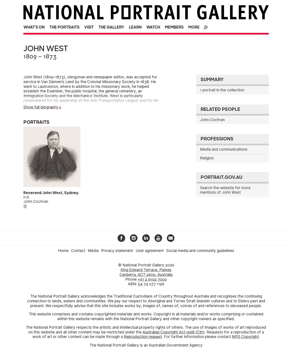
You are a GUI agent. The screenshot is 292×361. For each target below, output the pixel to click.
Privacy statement (117, 250)
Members (174, 27)
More (194, 27)
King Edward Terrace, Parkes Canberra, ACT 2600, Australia (146, 272)
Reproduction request (143, 336)
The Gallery (111, 27)
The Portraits (64, 27)
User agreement (150, 250)
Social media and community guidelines (200, 250)
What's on (34, 27)
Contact (78, 250)
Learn (135, 27)
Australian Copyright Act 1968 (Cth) (174, 332)
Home (63, 250)
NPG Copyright (245, 336)
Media (93, 250)
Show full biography (40, 107)
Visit (89, 27)
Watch (153, 27)
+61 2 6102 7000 (152, 279)
